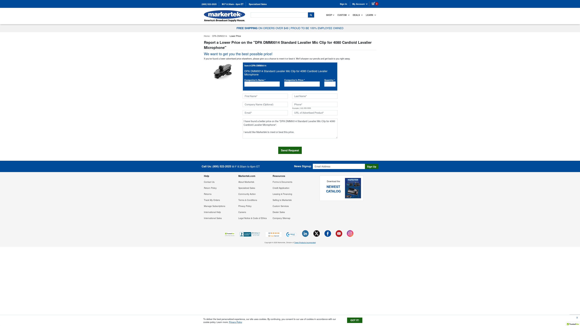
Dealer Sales (279, 212)
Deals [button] (356, 14)
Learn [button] (370, 14)
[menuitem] (330, 15)
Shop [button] (329, 14)
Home (207, 35)
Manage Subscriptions (214, 206)
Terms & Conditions (247, 199)
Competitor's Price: (294, 80)
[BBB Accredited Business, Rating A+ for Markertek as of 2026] (250, 233)
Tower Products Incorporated (305, 242)
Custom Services (281, 206)
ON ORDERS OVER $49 (263, 28)
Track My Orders (212, 199)
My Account (358, 3)
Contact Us (209, 181)
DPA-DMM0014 (219, 35)
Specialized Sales (258, 4)
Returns (207, 193)
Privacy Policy (244, 206)
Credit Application (281, 187)
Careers (242, 212)
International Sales (213, 218)
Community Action (247, 193)
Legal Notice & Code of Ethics (252, 218)
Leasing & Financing (282, 193)
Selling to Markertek (282, 199)
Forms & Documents (282, 181)
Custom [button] (342, 14)
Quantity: (329, 80)
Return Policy (210, 187)
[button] (229, 234)
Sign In (343, 3)
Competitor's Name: (254, 80)
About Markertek (246, 181)
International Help (212, 212)
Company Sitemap (281, 218)
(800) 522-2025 (209, 4)
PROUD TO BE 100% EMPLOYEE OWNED (317, 28)
